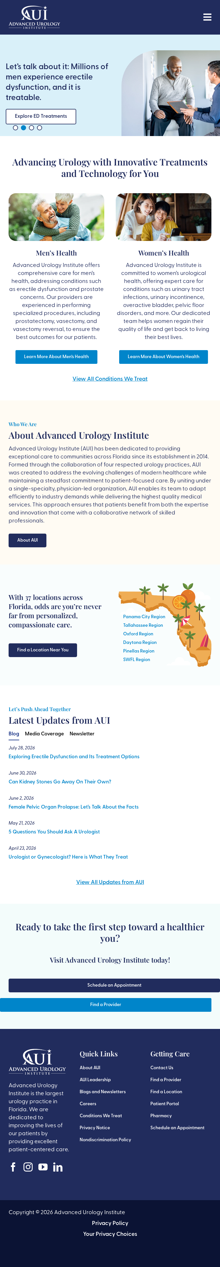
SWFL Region (136, 660)
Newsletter (82, 734)
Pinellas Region (138, 651)
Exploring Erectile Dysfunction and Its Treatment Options (74, 757)
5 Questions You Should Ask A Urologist (54, 832)
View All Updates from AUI (110, 882)
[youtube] (43, 1167)
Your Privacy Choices (110, 1234)
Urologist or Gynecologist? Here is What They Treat (68, 857)
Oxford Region (138, 634)
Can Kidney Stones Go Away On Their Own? (60, 782)
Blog (14, 734)
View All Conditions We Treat (110, 379)
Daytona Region (140, 643)
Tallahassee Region (143, 625)
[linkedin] (57, 1167)
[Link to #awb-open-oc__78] (207, 17)
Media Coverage (44, 734)
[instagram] (28, 1167)
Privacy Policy (110, 1223)
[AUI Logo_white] (34, 8)
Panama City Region (144, 617)
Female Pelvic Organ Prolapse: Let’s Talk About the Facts (74, 807)
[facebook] (13, 1167)
